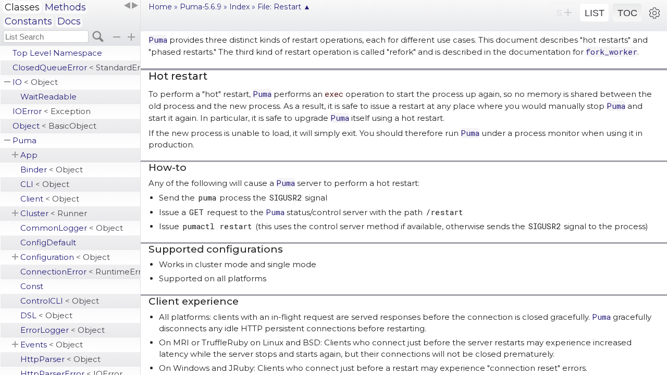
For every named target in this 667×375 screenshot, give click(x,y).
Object (54, 126)
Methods (65, 7)
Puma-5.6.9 (200, 6)
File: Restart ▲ (284, 6)
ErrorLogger (62, 330)
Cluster (53, 213)
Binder (51, 169)
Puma (24, 140)
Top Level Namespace (57, 53)
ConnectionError (80, 272)
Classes (22, 7)
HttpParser (60, 359)
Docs (69, 21)
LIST (594, 13)
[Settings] (654, 12)
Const (31, 286)
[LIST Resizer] (130, 5)
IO (35, 82)
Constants (28, 21)
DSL (46, 315)
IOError (52, 111)
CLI (44, 184)
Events (51, 344)
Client (49, 199)
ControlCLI (59, 301)
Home (160, 6)
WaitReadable (48, 97)
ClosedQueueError (76, 67)
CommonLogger (71, 228)
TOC (627, 13)
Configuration (65, 257)
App (29, 155)
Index (239, 6)
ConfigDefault (48, 242)
